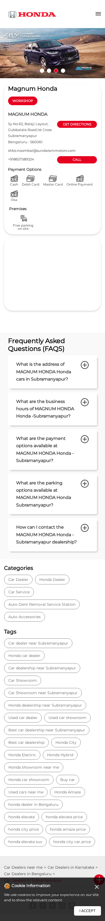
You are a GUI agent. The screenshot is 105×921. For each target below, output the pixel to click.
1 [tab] (42, 71)
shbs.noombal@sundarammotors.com (42, 150)
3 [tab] (56, 71)
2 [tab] (49, 71)
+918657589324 (21, 159)
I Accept (87, 911)
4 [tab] (63, 71)
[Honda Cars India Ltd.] (32, 15)
